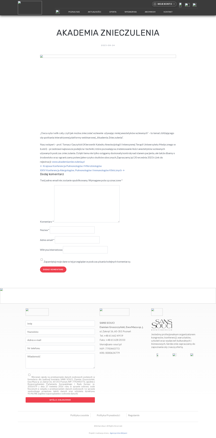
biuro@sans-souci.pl (111, 344)
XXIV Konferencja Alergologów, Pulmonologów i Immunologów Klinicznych (82, 170)
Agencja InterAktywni (118, 433)
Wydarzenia (131, 12)
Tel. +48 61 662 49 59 (111, 335)
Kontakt (168, 12)
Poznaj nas (74, 12)
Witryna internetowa (51, 249)
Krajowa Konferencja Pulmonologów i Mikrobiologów (71, 165)
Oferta (112, 12)
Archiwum (150, 12)
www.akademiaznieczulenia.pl (68, 161)
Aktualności (94, 12)
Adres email (47, 239)
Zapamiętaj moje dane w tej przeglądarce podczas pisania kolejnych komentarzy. (87, 261)
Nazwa (44, 229)
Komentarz (47, 221)
